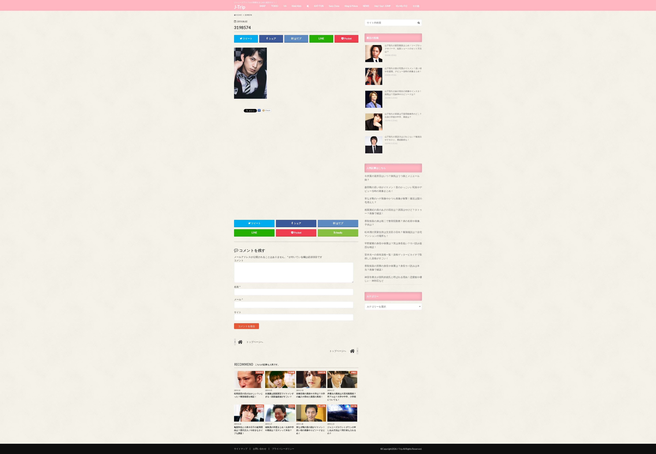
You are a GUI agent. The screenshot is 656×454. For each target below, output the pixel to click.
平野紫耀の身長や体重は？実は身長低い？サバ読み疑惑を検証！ (393, 245)
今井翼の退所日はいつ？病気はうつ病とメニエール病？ (392, 177)
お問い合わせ (259, 448)
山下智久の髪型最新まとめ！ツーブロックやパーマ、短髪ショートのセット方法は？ (403, 48)
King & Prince (351, 6)
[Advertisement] (296, 163)
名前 (237, 286)
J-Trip (239, 7)
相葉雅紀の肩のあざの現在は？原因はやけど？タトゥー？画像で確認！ (393, 211)
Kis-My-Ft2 (401, 6)
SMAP (262, 6)
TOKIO (274, 6)
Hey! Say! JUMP (382, 6)
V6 (285, 6)
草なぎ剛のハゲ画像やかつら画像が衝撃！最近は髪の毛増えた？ (393, 200)
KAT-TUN (319, 6)
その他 (416, 6)
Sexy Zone (334, 6)
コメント (239, 260)
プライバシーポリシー (283, 448)
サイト (237, 312)
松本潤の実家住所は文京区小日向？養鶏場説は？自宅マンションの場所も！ (393, 234)
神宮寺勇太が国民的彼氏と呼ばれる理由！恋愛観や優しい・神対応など (393, 279)
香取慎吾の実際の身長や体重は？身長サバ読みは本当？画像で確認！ (392, 267)
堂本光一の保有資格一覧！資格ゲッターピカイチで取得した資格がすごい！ (393, 256)
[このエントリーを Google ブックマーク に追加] (259, 110)
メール (238, 299)
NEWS (366, 6)
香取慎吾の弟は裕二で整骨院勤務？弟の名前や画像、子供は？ (393, 222)
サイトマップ (240, 448)
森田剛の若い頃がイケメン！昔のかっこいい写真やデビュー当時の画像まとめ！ (393, 189)
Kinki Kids (296, 6)
